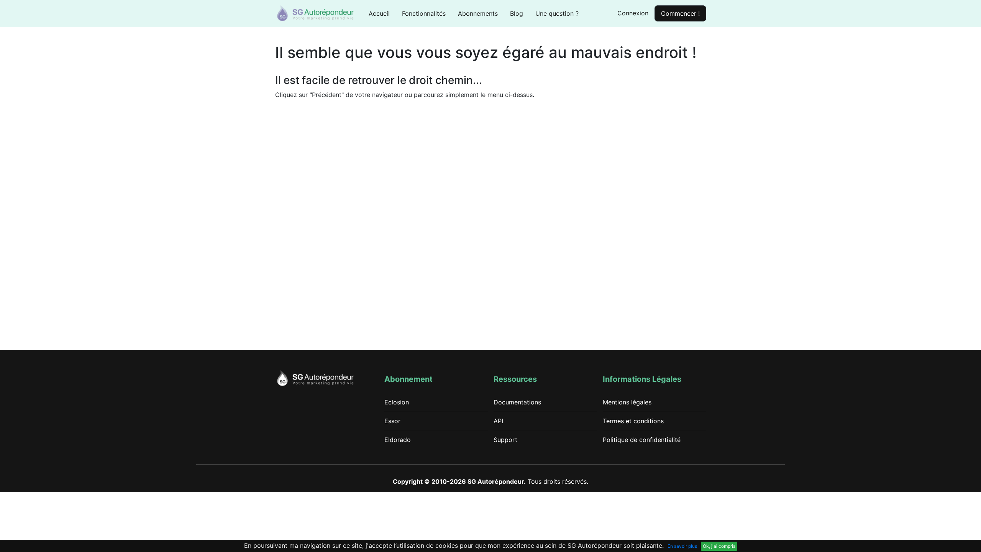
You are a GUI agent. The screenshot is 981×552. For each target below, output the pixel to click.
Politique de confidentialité (642, 440)
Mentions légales (627, 402)
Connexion (632, 13)
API (498, 421)
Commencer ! (680, 13)
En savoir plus (682, 546)
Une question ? (557, 13)
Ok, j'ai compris (719, 546)
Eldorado (397, 440)
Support (505, 440)
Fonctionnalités (424, 13)
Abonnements (478, 13)
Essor (392, 421)
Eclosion (396, 402)
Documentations (517, 402)
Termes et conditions (633, 421)
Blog (516, 13)
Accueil (382, 13)
